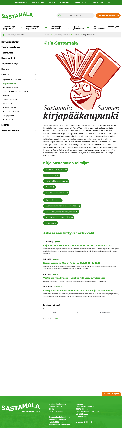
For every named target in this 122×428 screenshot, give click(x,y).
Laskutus (79, 404)
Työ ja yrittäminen (78, 28)
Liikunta (5, 125)
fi (109, 2)
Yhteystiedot (65, 2)
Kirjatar (49, 187)
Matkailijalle (113, 27)
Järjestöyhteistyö (9, 63)
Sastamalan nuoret (10, 130)
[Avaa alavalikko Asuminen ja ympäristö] (22, 28)
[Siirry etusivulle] (17, 15)
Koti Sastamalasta (99, 28)
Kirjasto (5, 69)
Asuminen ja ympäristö (9, 28)
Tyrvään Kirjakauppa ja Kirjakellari (60, 211)
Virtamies (50, 223)
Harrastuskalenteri (10, 42)
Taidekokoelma (9, 108)
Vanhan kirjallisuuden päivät (58, 217)
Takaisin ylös (113, 394)
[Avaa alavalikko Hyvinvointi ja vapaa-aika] (47, 28)
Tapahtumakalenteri (10, 47)
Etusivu (47, 35)
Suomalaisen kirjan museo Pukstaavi (62, 206)
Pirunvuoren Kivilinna (11, 100)
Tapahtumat (7, 53)
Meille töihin (80, 2)
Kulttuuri (76, 35)
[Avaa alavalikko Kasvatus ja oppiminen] (69, 28)
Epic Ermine (51, 175)
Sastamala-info (21, 2)
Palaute (52, 2)
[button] (55, 312)
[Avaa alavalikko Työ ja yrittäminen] (89, 28)
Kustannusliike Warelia (56, 192)
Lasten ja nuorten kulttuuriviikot (15, 92)
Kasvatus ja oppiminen (56, 28)
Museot (6, 96)
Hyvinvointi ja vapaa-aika (32, 28)
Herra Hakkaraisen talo (55, 181)
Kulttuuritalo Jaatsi (10, 88)
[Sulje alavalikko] (35, 74)
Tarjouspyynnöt (96, 2)
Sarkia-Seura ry (52, 200)
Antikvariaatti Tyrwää (55, 170)
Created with (49, 318)
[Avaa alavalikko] (35, 58)
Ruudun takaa (8, 104)
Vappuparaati (8, 115)
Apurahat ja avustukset (12, 80)
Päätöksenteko (38, 2)
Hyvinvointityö (8, 58)
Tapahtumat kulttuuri (11, 112)
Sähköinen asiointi (107, 15)
